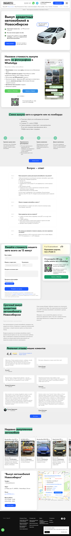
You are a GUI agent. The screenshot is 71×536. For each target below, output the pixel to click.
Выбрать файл (9, 283)
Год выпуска (25, 262)
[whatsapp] (64, 519)
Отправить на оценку (16, 289)
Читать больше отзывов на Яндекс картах (25, 353)
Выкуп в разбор (41, 6)
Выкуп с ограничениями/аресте (31, 6)
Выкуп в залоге (11, 6)
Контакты (50, 6)
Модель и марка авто (10, 262)
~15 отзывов (65, 6)
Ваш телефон (8, 255)
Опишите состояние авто (11, 269)
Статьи (46, 6)
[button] (58, 3)
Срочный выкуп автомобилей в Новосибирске (9, 4)
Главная (24, 9)
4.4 (61, 6)
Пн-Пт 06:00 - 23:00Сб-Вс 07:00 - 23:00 (27, 3)
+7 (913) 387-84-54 (45, 2)
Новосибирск (43, 3)
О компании (55, 6)
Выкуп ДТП (5, 6)
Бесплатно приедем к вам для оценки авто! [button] (22, 43)
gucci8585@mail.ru (9, 494)
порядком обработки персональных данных (22, 294)
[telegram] (62, 519)
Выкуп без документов (19, 6)
